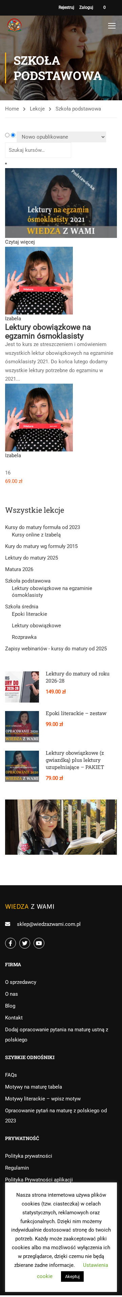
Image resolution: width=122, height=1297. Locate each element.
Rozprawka (24, 637)
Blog (10, 1006)
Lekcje (37, 109)
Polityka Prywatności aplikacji (39, 1180)
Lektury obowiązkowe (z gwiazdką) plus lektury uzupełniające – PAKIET (75, 759)
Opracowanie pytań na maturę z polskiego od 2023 (56, 1116)
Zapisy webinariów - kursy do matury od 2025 (56, 649)
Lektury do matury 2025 (31, 558)
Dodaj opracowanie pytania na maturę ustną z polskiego (56, 1035)
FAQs (11, 1075)
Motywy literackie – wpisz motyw (43, 1099)
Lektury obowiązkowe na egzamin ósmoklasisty (48, 331)
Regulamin (17, 1168)
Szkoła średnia (21, 607)
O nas (11, 994)
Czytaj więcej (20, 242)
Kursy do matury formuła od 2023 (42, 527)
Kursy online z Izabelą (36, 535)
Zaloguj (86, 7)
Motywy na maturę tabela (33, 1087)
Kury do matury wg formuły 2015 (41, 546)
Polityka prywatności (28, 1156)
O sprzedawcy (20, 982)
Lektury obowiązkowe (36, 626)
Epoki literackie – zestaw (76, 713)
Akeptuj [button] (72, 1276)
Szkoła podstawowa (27, 581)
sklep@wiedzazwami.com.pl (49, 924)
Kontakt (14, 1018)
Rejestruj (66, 7)
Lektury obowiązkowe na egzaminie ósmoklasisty (52, 591)
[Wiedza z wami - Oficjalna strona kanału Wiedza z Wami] (15, 25)
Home (12, 109)
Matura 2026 (19, 569)
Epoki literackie (29, 614)
